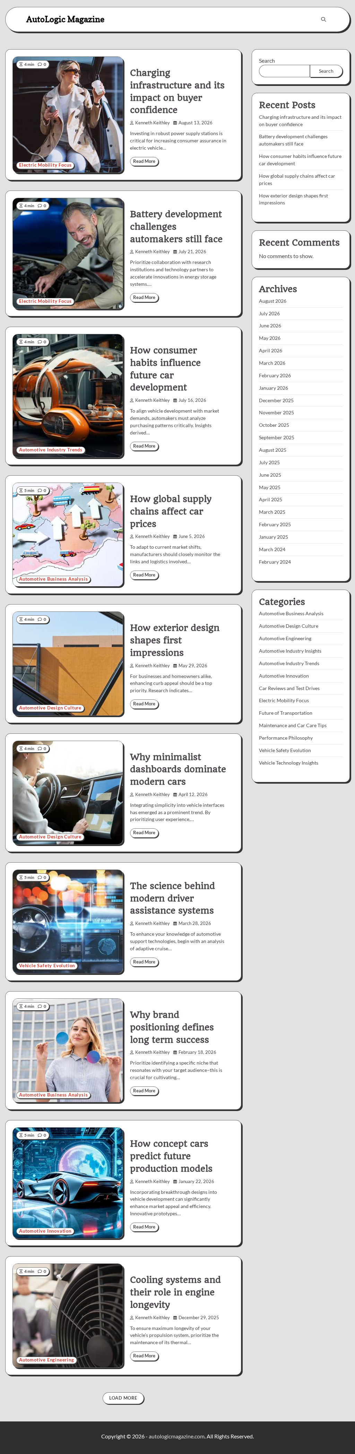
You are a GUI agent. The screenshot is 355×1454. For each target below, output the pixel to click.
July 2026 (269, 313)
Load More (123, 1398)
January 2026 (273, 388)
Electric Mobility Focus (45, 165)
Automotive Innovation (45, 1231)
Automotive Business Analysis (53, 579)
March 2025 (272, 512)
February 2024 (275, 562)
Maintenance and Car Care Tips (293, 725)
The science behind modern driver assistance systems (172, 898)
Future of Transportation (285, 713)
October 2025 (274, 425)
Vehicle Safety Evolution (47, 965)
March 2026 (272, 363)
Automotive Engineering (46, 1360)
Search (267, 60)
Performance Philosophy (286, 738)
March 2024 (272, 549)
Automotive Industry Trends (51, 449)
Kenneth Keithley (152, 122)
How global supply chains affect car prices (170, 511)
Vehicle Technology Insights (288, 763)
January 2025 (273, 537)
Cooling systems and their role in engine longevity (175, 1292)
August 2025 (272, 450)
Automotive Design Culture (50, 708)
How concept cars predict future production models (171, 1156)
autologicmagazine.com (177, 1436)
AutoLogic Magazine (65, 19)
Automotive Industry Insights (290, 651)
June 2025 (270, 475)
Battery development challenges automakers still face (176, 226)
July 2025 (269, 462)
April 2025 (270, 499)
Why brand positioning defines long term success (172, 1027)
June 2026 (270, 325)
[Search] (323, 19)
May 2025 (269, 487)
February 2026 (275, 375)
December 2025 (276, 400)
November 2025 (276, 412)
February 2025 (275, 524)
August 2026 (272, 301)
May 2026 (269, 338)
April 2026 (270, 350)
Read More (144, 161)
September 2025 (276, 437)
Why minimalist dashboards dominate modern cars (178, 769)
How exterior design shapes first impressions (174, 640)
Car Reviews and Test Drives (289, 688)
